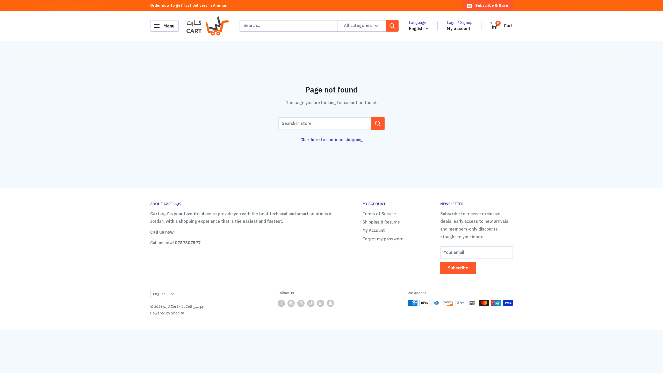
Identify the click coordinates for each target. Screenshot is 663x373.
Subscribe (458, 268)
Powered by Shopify (167, 313)
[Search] (392, 26)
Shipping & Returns (381, 222)
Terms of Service (379, 214)
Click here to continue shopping (331, 140)
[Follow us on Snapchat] (330, 303)
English (159, 294)
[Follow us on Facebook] (281, 303)
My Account (374, 230)
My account (458, 28)
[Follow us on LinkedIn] (320, 303)
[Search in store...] (378, 123)
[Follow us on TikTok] (310, 303)
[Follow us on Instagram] (301, 303)
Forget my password (383, 239)
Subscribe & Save (491, 5)
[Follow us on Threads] (291, 303)
